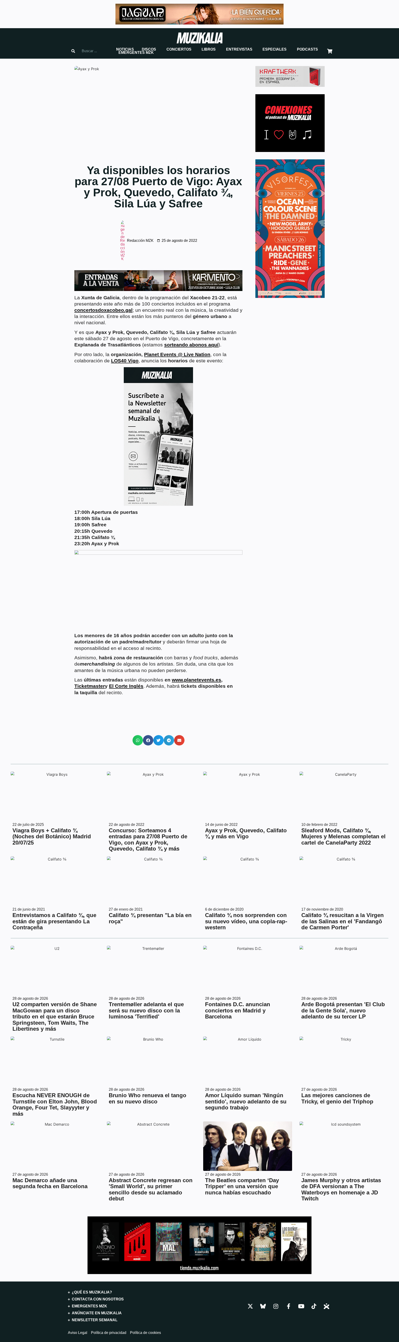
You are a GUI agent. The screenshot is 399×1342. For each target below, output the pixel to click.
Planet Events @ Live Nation (177, 354)
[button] (125, 49)
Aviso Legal (77, 1333)
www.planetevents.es (196, 679)
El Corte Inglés (126, 686)
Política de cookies (145, 1333)
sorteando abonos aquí (191, 344)
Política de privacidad (108, 1333)
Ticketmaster (89, 686)
